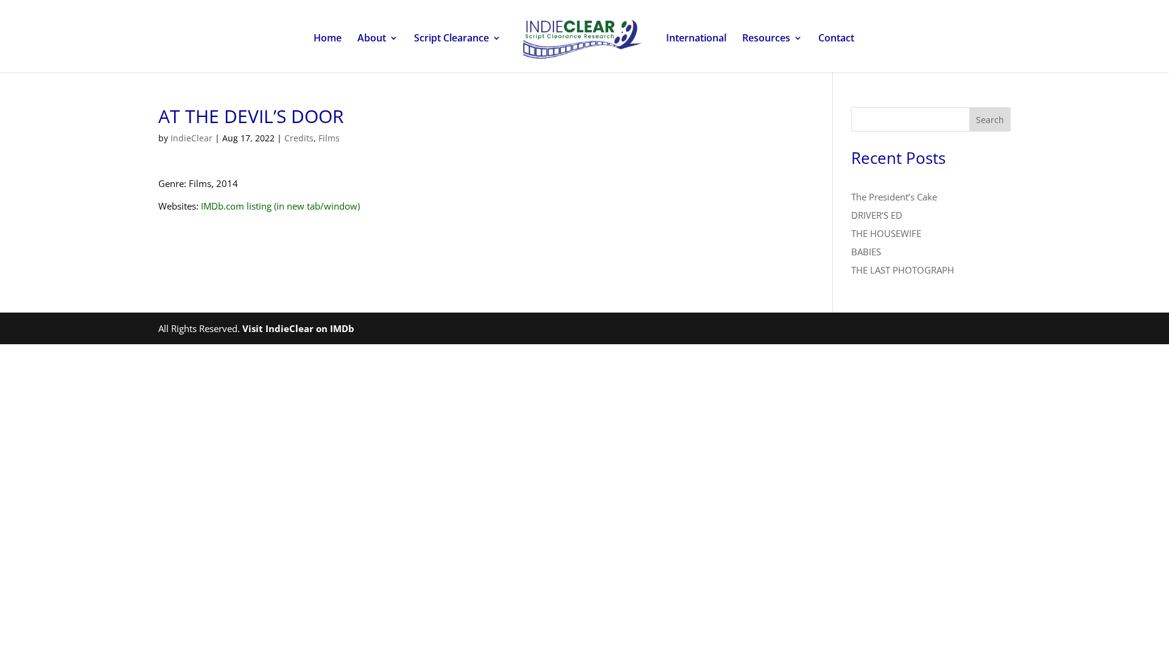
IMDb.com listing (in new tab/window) (280, 206)
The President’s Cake (894, 197)
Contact (836, 39)
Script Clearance (451, 39)
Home (328, 39)
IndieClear (191, 138)
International (696, 39)
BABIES (866, 252)
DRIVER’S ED (876, 215)
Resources (766, 39)
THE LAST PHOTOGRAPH (902, 270)
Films (329, 138)
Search (990, 120)
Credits (299, 138)
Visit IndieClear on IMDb (298, 328)
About (371, 39)
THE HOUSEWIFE (886, 233)
